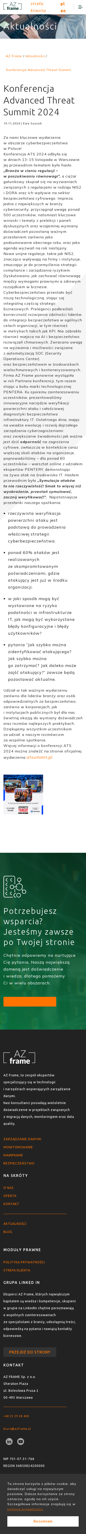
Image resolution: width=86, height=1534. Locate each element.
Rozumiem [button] (43, 1521)
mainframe (13, 1155)
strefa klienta (38, 7)
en (63, 10)
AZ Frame (14, 56)
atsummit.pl (40, 757)
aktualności (15, 1224)
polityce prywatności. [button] (25, 1509)
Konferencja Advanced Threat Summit (38, 70)
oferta (10, 1196)
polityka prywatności (24, 1262)
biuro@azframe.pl (17, 1428)
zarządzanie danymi (22, 1139)
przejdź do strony (29, 1352)
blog (7, 1232)
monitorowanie (18, 1147)
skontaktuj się (29, 1002)
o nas (8, 1188)
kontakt (11, 1204)
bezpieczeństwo (19, 1163)
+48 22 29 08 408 (16, 1416)
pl (63, 3)
